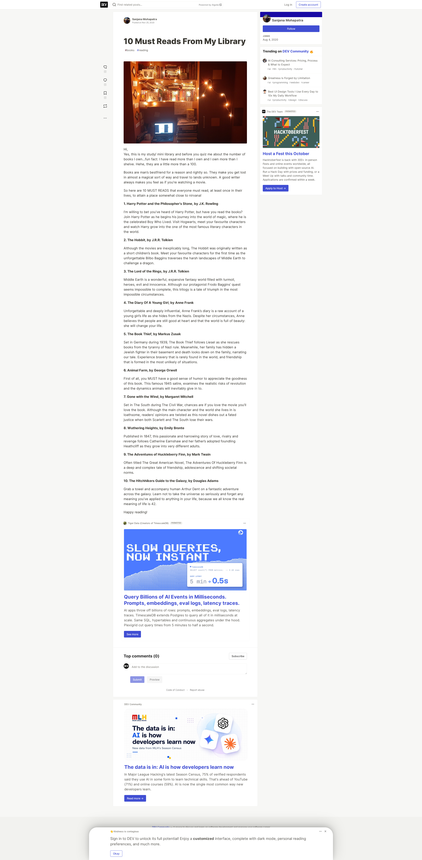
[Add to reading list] (105, 95)
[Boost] (105, 106)
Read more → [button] (135, 798)
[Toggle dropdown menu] (244, 523)
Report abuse (197, 689)
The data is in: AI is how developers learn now (179, 767)
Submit (137, 679)
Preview (155, 679)
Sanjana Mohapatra (144, 19)
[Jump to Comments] (105, 82)
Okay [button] (116, 853)
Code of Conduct (175, 689)
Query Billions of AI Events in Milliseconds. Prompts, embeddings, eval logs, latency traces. (182, 600)
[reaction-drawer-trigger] (105, 69)
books (129, 50)
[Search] (114, 5)
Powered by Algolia (209, 4)
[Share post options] (105, 118)
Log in (288, 4)
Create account (308, 4)
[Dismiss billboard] (325, 831)
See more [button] (132, 634)
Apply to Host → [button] (275, 188)
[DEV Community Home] (104, 4)
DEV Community (296, 51)
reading (142, 50)
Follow (291, 28)
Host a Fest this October (286, 153)
